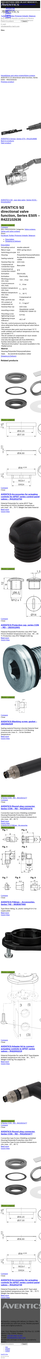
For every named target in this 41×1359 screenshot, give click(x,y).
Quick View (5, 511)
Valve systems (29, 75)
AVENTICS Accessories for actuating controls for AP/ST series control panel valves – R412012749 (20, 1282)
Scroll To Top (4, 1354)
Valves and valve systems (14, 75)
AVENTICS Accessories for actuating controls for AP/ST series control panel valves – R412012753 (20, 496)
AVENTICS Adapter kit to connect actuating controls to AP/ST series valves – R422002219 (18, 1048)
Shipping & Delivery (13, 241)
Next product (6, 143)
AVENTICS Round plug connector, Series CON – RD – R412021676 (18, 807)
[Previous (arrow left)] (2, 1357)
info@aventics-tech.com (16, 1338)
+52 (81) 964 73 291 (15, 1335)
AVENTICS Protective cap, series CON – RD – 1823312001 (20, 626)
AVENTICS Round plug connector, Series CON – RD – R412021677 (18, 1132)
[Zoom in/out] (8, 1356)
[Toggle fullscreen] (6, 1356)
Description (9, 239)
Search (24, 1344)
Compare (4, 227)
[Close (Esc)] (2, 1356)
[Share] (4, 1356)
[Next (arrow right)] (4, 1357)
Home (3, 75)
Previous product (7, 82)
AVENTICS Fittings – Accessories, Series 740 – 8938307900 (18, 903)
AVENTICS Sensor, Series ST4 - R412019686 (19, 139)
